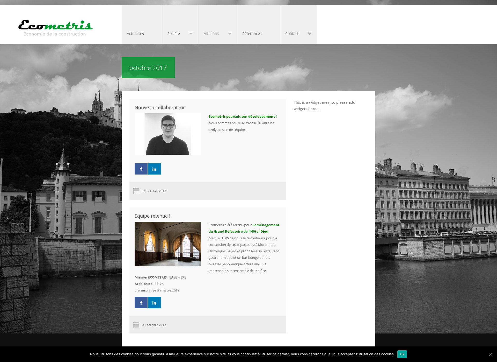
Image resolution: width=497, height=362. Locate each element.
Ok (402, 354)
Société (171, 34)
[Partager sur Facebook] (141, 169)
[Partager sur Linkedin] (154, 169)
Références (252, 33)
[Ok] (490, 354)
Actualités (135, 33)
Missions (208, 34)
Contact (289, 34)
